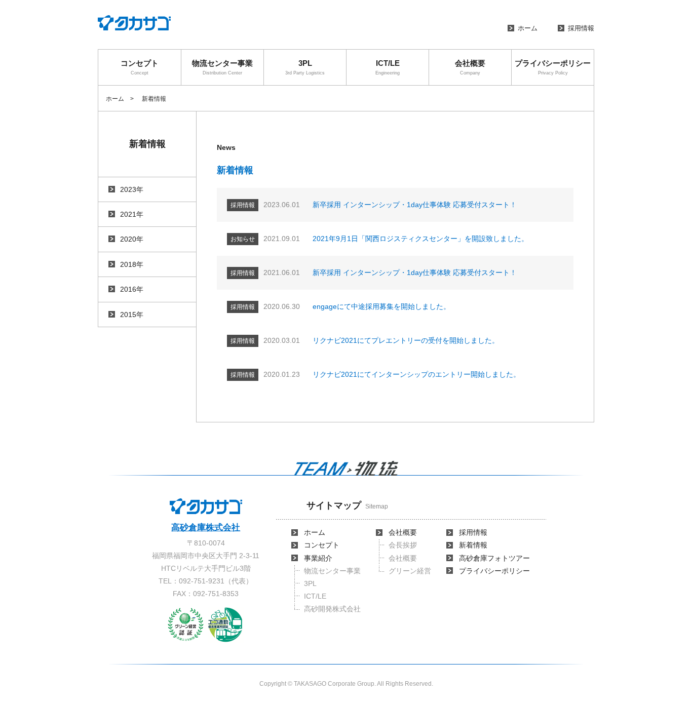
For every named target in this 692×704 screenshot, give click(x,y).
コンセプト (140, 67)
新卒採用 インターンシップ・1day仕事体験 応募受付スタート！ (415, 205)
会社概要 (470, 67)
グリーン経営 (410, 571)
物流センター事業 (222, 67)
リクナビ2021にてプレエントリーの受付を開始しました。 (406, 340)
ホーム (527, 28)
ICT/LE (387, 67)
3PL (305, 67)
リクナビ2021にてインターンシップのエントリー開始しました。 (416, 374)
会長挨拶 (403, 545)
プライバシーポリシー (553, 67)
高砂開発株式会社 (332, 609)
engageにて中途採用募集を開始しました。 (381, 306)
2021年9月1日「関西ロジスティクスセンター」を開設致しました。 (420, 238)
